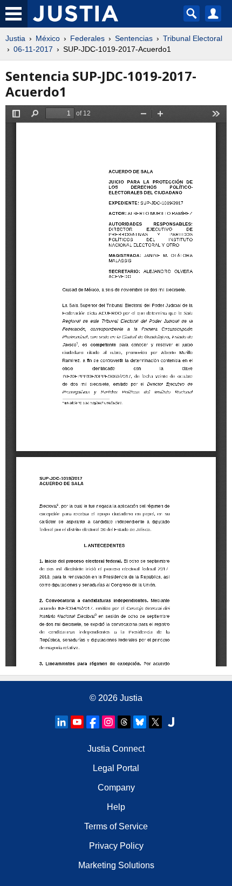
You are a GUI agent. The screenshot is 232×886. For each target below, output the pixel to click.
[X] (155, 721)
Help (116, 807)
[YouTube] (77, 721)
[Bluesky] (139, 721)
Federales (87, 38)
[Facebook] (92, 721)
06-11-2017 (33, 49)
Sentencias (134, 38)
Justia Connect (116, 748)
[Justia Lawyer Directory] (171, 721)
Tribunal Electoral (192, 38)
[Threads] (124, 721)
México (48, 38)
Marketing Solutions (116, 865)
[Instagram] (108, 721)
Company (116, 787)
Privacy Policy (116, 845)
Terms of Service (116, 826)
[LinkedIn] (61, 721)
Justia (15, 38)
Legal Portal (116, 768)
